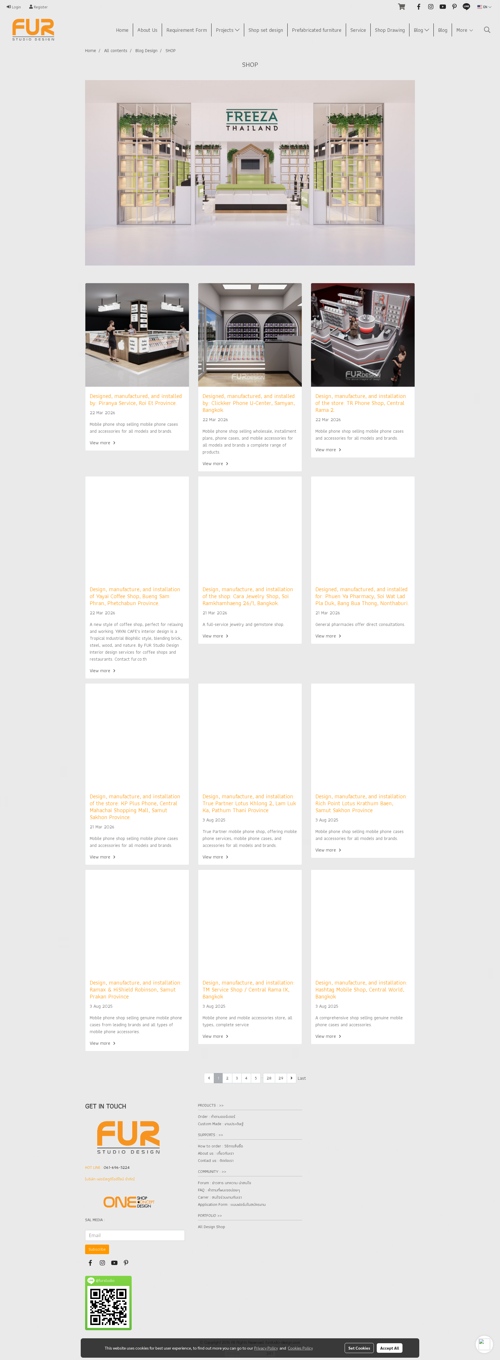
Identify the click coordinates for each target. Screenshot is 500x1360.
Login (16, 7)
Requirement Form (186, 30)
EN (485, 7)
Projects (225, 30)
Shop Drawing (390, 30)
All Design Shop (211, 1226)
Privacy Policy (266, 1347)
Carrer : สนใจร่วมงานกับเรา (220, 1197)
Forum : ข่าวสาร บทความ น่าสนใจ (224, 1183)
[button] (487, 29)
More (462, 30)
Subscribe (97, 1249)
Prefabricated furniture (316, 30)
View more (100, 442)
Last (302, 1078)
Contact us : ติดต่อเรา (216, 1160)
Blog (419, 30)
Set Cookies (359, 1347)
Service (358, 30)
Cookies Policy (300, 1347)
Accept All (389, 1347)
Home (122, 30)
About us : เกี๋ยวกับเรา (216, 1153)
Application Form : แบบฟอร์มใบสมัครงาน (232, 1204)
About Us (147, 30)
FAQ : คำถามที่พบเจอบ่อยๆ (219, 1190)
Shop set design (266, 30)
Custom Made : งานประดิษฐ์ (220, 1124)
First (198, 1078)
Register (40, 7)
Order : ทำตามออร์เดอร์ (216, 1116)
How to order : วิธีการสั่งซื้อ (220, 1146)
